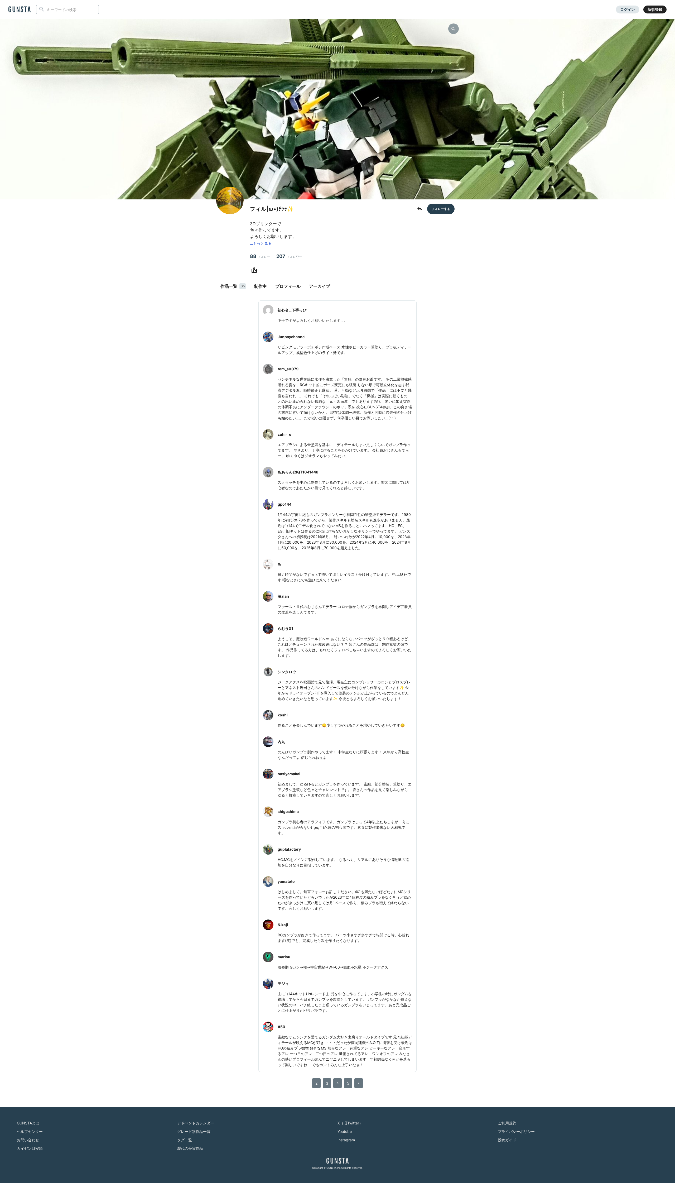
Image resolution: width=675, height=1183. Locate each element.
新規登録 (655, 9)
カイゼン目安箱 (30, 1148)
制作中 (260, 286)
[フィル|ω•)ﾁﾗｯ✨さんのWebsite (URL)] (255, 270)
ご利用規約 (507, 1123)
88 (260, 256)
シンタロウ (287, 671)
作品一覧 (232, 286)
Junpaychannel (292, 336)
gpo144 (284, 504)
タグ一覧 (184, 1140)
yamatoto (286, 881)
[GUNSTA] (19, 9)
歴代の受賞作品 (190, 1148)
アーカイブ (319, 286)
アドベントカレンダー (195, 1123)
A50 (281, 1026)
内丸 (281, 741)
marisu (284, 957)
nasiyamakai (289, 774)
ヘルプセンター (30, 1131)
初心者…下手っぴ (292, 310)
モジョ (283, 983)
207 (289, 256)
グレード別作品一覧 (193, 1131)
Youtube (345, 1131)
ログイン (627, 9)
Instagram (346, 1140)
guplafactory (289, 849)
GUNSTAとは (28, 1123)
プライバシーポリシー (516, 1131)
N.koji (283, 924)
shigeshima (288, 811)
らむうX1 (285, 628)
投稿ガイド (507, 1140)
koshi (283, 715)
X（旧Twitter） (350, 1123)
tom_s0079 (288, 369)
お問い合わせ (28, 1140)
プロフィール (288, 286)
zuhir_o (284, 434)
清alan (283, 596)
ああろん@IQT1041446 (298, 472)
